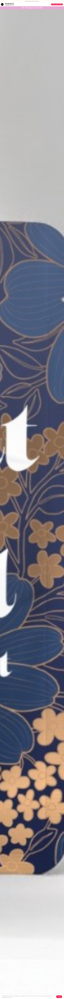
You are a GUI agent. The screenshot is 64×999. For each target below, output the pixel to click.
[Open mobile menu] (2, 4)
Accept (59, 996)
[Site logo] (9, 4)
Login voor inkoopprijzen (57, 4)
